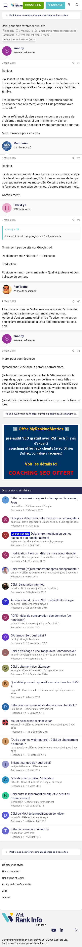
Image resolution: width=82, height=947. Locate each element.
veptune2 (16, 541)
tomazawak (17, 747)
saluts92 (15, 522)
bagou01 (15, 690)
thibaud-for (16, 833)
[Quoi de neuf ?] (69, 5)
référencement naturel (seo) (19, 39)
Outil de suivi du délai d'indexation (32, 778)
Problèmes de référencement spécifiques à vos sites (49, 572)
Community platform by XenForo (35, 939)
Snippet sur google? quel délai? (31, 762)
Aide (4, 891)
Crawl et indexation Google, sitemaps (43, 541)
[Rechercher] (77, 5)
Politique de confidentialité (16, 884)
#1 (78, 62)
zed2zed (15, 604)
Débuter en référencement (38, 709)
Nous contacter (10, 871)
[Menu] (5, 5)
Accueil (6, 897)
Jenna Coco (17, 506)
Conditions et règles (13, 878)
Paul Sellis (16, 709)
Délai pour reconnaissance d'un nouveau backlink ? (44, 705)
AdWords (29, 833)
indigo (14, 766)
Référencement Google (39, 506)
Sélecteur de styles (12, 865)
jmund (14, 654)
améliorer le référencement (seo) (57, 31)
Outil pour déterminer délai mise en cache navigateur (45, 518)
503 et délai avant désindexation (32, 721)
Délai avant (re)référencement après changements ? (45, 569)
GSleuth (15, 782)
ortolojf (15, 639)
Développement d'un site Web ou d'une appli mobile (50, 522)
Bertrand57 (17, 802)
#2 (78, 158)
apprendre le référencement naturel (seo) (26, 35)
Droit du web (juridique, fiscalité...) (39, 588)
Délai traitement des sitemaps (30, 666)
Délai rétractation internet (27, 584)
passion (15, 588)
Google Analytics (29, 639)
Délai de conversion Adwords (30, 829)
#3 (78, 220)
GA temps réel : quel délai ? (28, 635)
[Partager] (73, 63)
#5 (78, 350)
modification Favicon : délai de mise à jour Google (43, 553)
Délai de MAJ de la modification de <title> (37, 813)
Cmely (14, 572)
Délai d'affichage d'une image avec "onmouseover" (44, 651)
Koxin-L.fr (16, 724)
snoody (9, 30)
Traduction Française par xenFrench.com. (25, 943)
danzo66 (15, 817)
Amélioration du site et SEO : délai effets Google (42, 600)
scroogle (15, 670)
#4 (78, 301)
